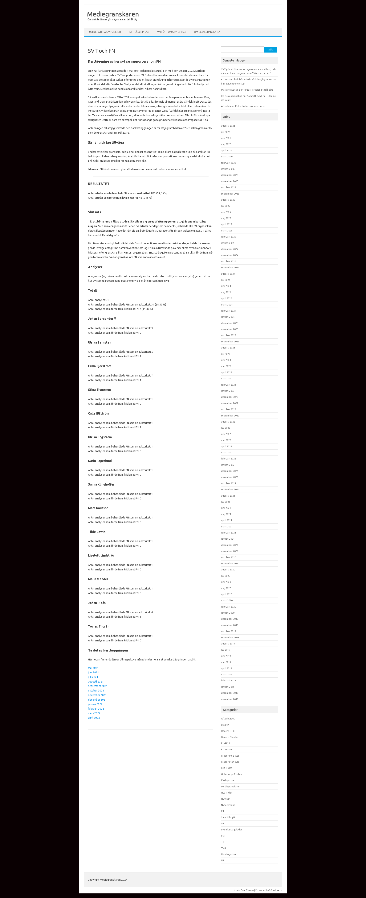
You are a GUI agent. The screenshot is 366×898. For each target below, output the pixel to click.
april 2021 (226, 520)
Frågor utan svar (230, 761)
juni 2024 (226, 286)
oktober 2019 (228, 631)
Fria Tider (226, 767)
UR (222, 860)
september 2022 (230, 415)
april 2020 (226, 594)
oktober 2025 (228, 187)
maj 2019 (226, 662)
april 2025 (226, 224)
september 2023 (230, 341)
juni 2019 (226, 656)
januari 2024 (227, 316)
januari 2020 (227, 612)
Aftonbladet (228, 718)
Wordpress (275, 890)
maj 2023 (226, 366)
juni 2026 (226, 138)
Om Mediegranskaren (207, 32)
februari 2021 (228, 532)
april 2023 (226, 372)
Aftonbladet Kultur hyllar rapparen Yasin (243, 106)
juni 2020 (226, 582)
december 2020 (229, 545)
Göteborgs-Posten (231, 774)
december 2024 (229, 249)
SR (222, 823)
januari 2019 (227, 686)
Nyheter (225, 798)
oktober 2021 (96, 690)
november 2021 (97, 695)
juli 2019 (225, 649)
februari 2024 (228, 310)
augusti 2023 (228, 347)
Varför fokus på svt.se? (171, 32)
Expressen (227, 749)
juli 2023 (225, 354)
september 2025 (230, 193)
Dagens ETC (227, 731)
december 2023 (229, 323)
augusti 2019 (228, 643)
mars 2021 (227, 526)
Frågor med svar (230, 755)
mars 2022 (94, 713)
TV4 (223, 848)
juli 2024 (225, 279)
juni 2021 (93, 672)
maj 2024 (226, 292)
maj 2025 (226, 218)
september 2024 (230, 267)
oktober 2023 (228, 335)
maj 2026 (226, 144)
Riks (223, 811)
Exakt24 (225, 743)
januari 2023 (227, 390)
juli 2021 (93, 677)
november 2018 (229, 699)
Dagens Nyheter (230, 737)
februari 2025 (228, 236)
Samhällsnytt (228, 817)
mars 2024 (227, 304)
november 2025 (229, 181)
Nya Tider (226, 792)
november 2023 (229, 329)
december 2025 (229, 175)
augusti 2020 (228, 569)
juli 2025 (225, 205)
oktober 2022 (228, 409)
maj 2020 (226, 588)
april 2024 (226, 298)
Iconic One (239, 890)
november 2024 (229, 255)
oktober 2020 (228, 557)
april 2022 (94, 717)
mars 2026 (227, 156)
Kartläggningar (139, 32)
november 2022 (229, 403)
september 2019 (230, 637)
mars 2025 (227, 230)
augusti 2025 (228, 199)
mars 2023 (227, 378)
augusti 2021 (96, 681)
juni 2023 (226, 360)
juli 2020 (225, 575)
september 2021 (98, 685)
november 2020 (229, 551)
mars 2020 (227, 600)
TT (223, 842)
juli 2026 (225, 132)
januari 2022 (95, 704)
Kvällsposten (228, 780)
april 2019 (226, 668)
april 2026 (226, 150)
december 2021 (97, 699)
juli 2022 (225, 427)
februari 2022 (96, 708)
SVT (223, 835)
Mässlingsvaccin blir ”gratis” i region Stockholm (247, 89)
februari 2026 (228, 162)
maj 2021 (93, 667)
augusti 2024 (228, 273)
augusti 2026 (228, 125)
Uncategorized (229, 854)
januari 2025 (227, 243)
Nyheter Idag (228, 805)
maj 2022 (226, 440)
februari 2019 (228, 680)
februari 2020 (228, 606)
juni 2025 (226, 212)
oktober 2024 (228, 261)
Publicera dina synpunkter (104, 32)
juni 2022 (226, 434)
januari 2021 (227, 538)
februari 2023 (228, 384)
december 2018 (229, 692)
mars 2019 (227, 674)
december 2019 (229, 618)
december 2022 (229, 397)
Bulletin (225, 724)
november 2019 (229, 625)
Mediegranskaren (113, 14)
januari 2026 (227, 168)
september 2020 (230, 563)
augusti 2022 (228, 421)
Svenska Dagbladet (231, 829)
